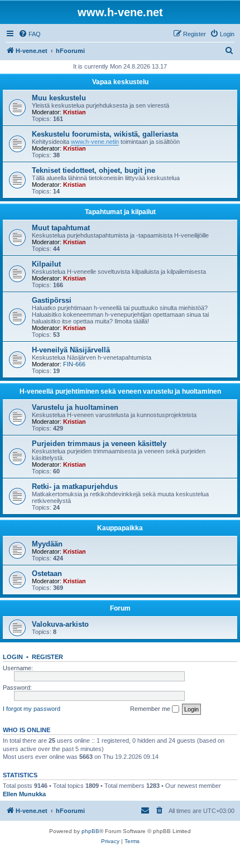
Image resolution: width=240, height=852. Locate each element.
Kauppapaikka (120, 528)
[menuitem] (29, 34)
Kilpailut (46, 264)
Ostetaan (47, 573)
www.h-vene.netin (95, 141)
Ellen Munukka (24, 794)
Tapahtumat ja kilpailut (120, 212)
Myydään (47, 544)
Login (13, 656)
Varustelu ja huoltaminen (75, 407)
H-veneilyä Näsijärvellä (71, 350)
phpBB (90, 831)
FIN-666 (74, 364)
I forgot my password (31, 708)
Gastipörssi (51, 300)
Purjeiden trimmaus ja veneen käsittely (99, 443)
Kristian (74, 112)
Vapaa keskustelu (120, 82)
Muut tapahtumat (61, 228)
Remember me (151, 708)
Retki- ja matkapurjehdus (75, 486)
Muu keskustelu (59, 98)
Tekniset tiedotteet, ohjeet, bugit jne (93, 170)
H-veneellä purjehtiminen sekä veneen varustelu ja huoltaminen (120, 391)
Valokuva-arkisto (60, 624)
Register (47, 656)
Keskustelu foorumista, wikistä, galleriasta (105, 134)
